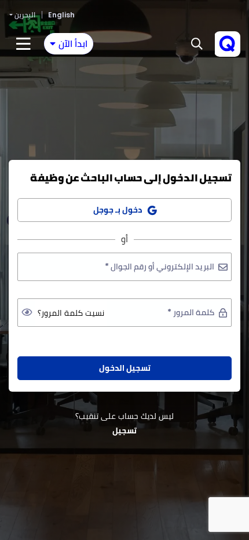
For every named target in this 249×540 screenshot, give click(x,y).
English (61, 15)
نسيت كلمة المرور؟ (71, 313)
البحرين (24, 15)
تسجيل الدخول (125, 368)
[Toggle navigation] (23, 44)
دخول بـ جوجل (117, 210)
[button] (197, 44)
